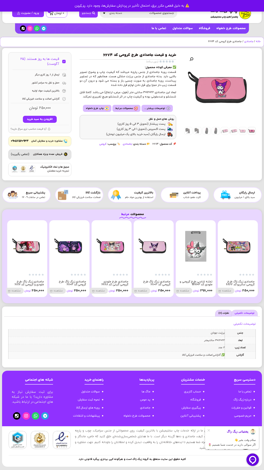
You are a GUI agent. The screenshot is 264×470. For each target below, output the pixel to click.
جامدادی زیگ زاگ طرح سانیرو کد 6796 (30, 283)
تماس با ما (159, 28)
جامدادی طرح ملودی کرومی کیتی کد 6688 (199, 283)
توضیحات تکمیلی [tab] (245, 313)
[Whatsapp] (37, 28)
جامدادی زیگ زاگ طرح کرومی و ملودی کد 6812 (71, 283)
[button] (191, 59)
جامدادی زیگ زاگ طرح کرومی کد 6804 (156, 283)
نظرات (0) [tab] (223, 313)
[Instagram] (30, 28)
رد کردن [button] (80, 6)
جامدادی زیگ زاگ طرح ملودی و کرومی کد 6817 (113, 283)
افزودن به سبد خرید (39, 119)
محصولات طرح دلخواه (231, 28)
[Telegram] (44, 28)
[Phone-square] (23, 28)
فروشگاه (204, 28)
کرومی (102, 144)
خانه (258, 41)
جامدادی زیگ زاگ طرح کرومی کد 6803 (241, 283)
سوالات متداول (182, 28)
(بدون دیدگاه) (152, 61)
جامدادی (248, 41)
